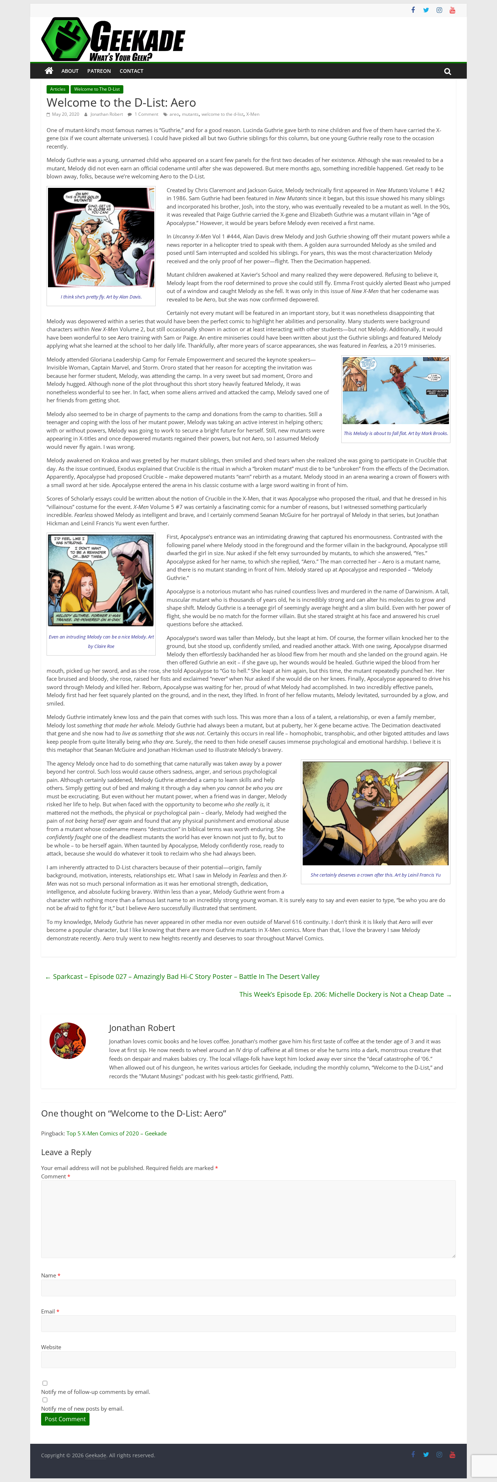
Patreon (99, 70)
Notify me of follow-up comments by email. (95, 1391)
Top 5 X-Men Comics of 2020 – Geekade (117, 1133)
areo (174, 114)
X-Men (252, 114)
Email (50, 1311)
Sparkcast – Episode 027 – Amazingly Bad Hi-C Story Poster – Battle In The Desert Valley (182, 976)
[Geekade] (49, 71)
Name (50, 1275)
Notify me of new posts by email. (82, 1408)
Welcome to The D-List (97, 89)
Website (51, 1347)
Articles (57, 89)
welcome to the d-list (222, 114)
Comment (55, 1176)
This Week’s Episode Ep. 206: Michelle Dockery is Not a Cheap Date (345, 994)
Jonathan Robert (107, 114)
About (70, 70)
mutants (190, 114)
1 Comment (146, 114)
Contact (131, 70)
